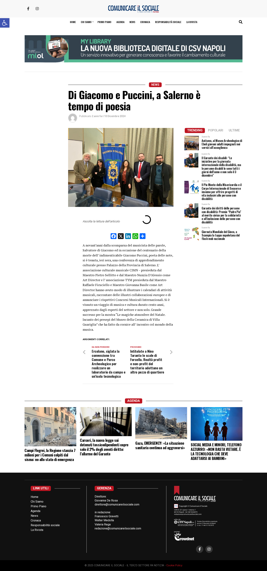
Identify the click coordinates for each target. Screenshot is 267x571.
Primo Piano (104, 22)
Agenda (120, 22)
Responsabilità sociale (168, 22)
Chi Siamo (37, 501)
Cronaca (145, 22)
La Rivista (191, 22)
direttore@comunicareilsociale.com (117, 504)
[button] (4, 23)
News (132, 22)
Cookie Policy (174, 565)
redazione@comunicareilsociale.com (118, 528)
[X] (120, 236)
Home (73, 22)
